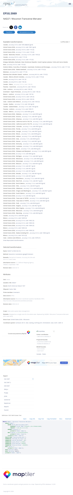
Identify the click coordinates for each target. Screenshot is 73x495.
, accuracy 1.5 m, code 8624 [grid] (26, 198)
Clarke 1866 (12, 289)
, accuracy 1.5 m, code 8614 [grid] (22, 173)
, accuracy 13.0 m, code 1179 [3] (23, 77)
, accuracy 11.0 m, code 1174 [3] (18, 52)
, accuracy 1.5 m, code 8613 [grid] (19, 171)
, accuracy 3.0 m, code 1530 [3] (21, 102)
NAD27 (14, 283)
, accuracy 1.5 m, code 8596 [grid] (22, 129)
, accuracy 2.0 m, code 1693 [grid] (18, 45)
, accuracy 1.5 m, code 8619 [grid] (21, 186)
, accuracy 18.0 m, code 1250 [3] (18, 99)
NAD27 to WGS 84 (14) (13, 251)
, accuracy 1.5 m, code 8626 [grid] (21, 203)
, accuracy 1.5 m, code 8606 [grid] (19, 154)
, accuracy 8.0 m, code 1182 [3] (14, 82)
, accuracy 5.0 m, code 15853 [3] (18, 223)
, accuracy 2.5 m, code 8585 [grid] (18, 111)
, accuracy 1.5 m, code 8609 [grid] (23, 161)
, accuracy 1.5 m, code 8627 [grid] (22, 206)
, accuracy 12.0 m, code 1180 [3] (21, 54)
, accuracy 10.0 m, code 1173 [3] (18, 49)
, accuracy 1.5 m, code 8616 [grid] (23, 178)
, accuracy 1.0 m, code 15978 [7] (21, 238)
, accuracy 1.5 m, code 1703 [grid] (20, 106)
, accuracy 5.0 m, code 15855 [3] (15, 228)
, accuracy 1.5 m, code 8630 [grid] (22, 213)
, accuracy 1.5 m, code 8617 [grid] (22, 181)
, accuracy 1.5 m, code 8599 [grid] (22, 136)
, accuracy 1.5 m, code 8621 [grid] (27, 191)
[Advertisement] (36, 464)
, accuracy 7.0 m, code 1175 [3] (18, 59)
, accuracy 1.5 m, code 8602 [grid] (22, 144)
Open (24, 419)
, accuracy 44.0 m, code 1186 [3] (21, 92)
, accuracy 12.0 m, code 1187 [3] (18, 94)
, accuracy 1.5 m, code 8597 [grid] (22, 131)
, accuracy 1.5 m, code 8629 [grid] (23, 210)
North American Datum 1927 (16, 286)
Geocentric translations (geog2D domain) (21, 254)
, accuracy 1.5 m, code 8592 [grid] (22, 119)
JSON (5, 396)
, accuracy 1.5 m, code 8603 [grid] (23, 146)
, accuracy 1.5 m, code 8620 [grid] (23, 188)
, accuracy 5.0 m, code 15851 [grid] (19, 47)
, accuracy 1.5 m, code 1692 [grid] (18, 104)
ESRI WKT (7, 386)
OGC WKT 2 (7, 382)
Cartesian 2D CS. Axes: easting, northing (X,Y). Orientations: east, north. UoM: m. (39, 323)
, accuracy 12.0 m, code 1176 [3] (24, 69)
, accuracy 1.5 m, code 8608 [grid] (23, 158)
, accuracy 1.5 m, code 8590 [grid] (22, 114)
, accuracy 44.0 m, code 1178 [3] (25, 74)
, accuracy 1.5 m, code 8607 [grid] (22, 156)
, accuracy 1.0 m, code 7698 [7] (18, 109)
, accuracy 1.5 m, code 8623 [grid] (19, 196)
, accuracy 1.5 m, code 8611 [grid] (19, 166)
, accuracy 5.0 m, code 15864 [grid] (26, 233)
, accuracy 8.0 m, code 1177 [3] (15, 72)
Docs (60, 419)
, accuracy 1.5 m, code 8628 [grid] (24, 208)
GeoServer (7, 400)
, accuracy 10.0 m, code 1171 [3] (36, 67)
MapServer (7, 403)
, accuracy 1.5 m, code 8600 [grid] (21, 139)
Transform (9, 32)
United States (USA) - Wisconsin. (20, 319)
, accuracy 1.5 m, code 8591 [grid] (22, 116)
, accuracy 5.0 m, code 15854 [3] (18, 225)
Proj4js (6, 393)
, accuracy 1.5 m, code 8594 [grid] (27, 124)
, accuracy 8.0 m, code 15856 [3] (18, 230)
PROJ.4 (6, 389)
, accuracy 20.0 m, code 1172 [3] (15, 57)
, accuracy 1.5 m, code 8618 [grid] (24, 183)
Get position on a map (26, 32)
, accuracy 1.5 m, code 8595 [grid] (22, 126)
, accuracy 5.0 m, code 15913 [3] (15, 235)
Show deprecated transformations (13, 240)
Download (68, 419)
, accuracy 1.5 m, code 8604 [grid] (21, 149)
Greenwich (16, 292)
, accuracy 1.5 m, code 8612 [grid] (19, 168)
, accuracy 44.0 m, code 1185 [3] (17, 89)
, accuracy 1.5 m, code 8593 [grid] (27, 121)
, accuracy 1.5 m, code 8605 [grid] (27, 151)
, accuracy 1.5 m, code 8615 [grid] (19, 176)
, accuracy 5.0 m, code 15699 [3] (15, 218)
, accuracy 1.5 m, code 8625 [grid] (26, 201)
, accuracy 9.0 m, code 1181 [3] (14, 79)
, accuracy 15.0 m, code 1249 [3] (18, 97)
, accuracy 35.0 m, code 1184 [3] (19, 87)
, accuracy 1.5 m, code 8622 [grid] (24, 193)
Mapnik (6, 406)
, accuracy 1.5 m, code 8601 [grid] (22, 141)
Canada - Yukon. (41, 354)
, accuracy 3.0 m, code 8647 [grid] (15, 215)
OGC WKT (7, 379)
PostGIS (6, 410)
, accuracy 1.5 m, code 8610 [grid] (22, 163)
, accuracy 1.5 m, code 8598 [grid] (22, 134)
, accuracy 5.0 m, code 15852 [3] (18, 220)
